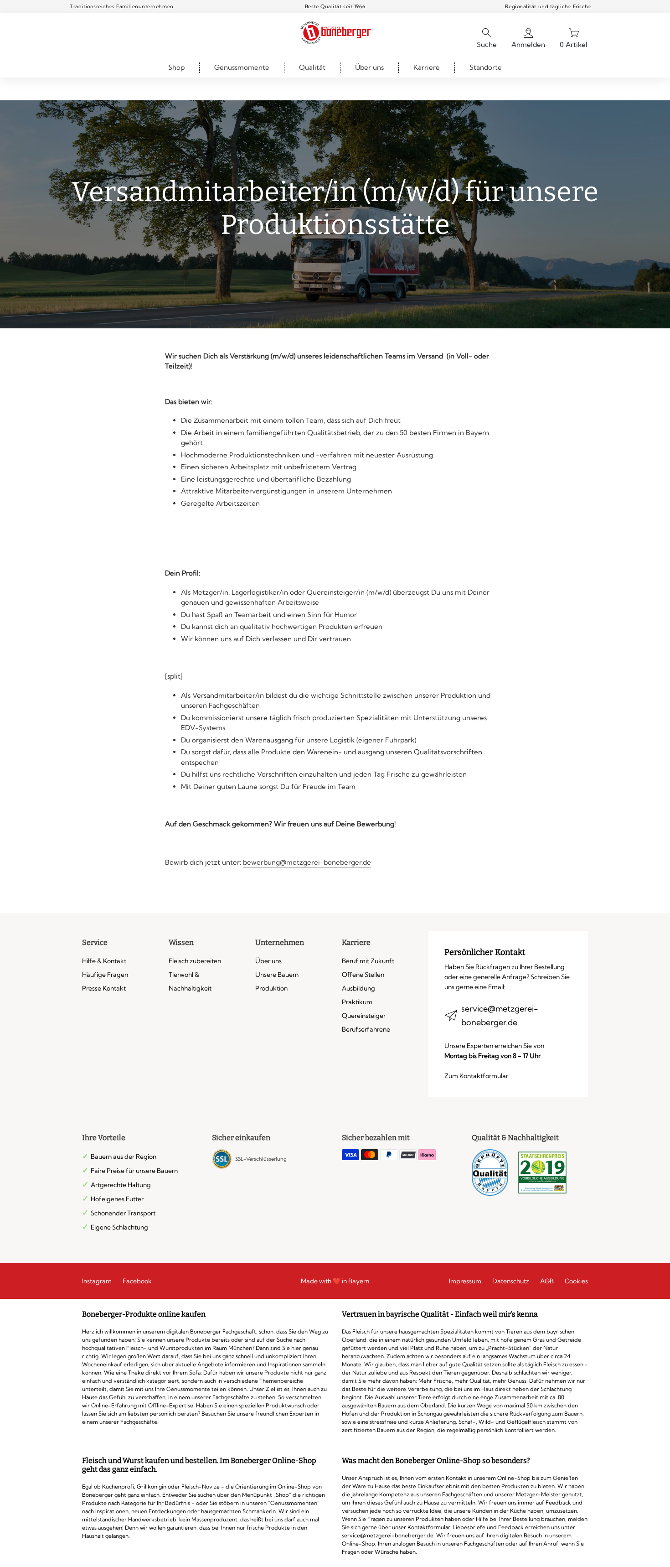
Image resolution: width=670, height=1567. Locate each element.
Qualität (312, 67)
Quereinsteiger (364, 1016)
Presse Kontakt (104, 988)
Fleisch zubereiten (195, 961)
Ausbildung (358, 988)
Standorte (485, 67)
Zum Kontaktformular (476, 1076)
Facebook (137, 1281)
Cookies (576, 1281)
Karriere (426, 67)
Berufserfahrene (366, 1029)
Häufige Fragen (105, 974)
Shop (176, 67)
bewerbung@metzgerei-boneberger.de (307, 862)
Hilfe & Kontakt (104, 961)
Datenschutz (510, 1281)
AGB (547, 1281)
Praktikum (357, 1002)
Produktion (271, 988)
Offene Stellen (363, 974)
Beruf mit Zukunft (368, 961)
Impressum (465, 1281)
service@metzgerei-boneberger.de (499, 1015)
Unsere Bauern (277, 974)
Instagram (97, 1281)
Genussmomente (241, 67)
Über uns (369, 67)
